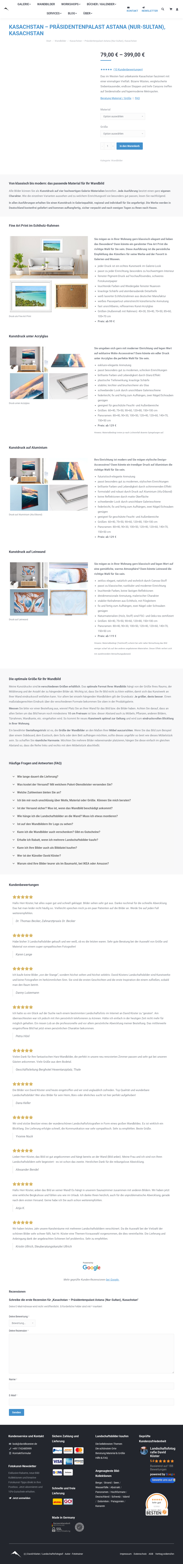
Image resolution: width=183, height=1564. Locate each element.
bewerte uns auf (162, 1480)
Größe (104, 126)
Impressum (126, 1554)
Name (13, 1379)
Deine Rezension (19, 1330)
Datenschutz (140, 1554)
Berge (98, 1482)
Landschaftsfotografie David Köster (162, 1452)
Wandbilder (117, 160)
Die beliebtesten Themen (108, 1443)
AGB (151, 1554)
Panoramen (101, 1492)
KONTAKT (132, 10)
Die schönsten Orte (105, 1448)
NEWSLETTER (150, 10)
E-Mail (13, 1395)
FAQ (137, 98)
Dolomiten (103, 1501)
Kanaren (100, 1506)
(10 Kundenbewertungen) (128, 69)
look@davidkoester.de (25, 1443)
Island (126, 1496)
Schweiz (116, 1496)
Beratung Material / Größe (115, 98)
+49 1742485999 (22, 1448)
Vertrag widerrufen (164, 1554)
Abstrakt (115, 1487)
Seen (116, 1482)
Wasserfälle (101, 1487)
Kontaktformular (22, 1453)
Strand (108, 1482)
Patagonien (117, 1501)
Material (105, 109)
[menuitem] (24, 4)
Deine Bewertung (19, 1316)
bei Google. (112, 1279)
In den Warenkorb (130, 146)
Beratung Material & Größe (110, 1453)
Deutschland (102, 1496)
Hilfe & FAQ (101, 1457)
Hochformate (118, 1492)
